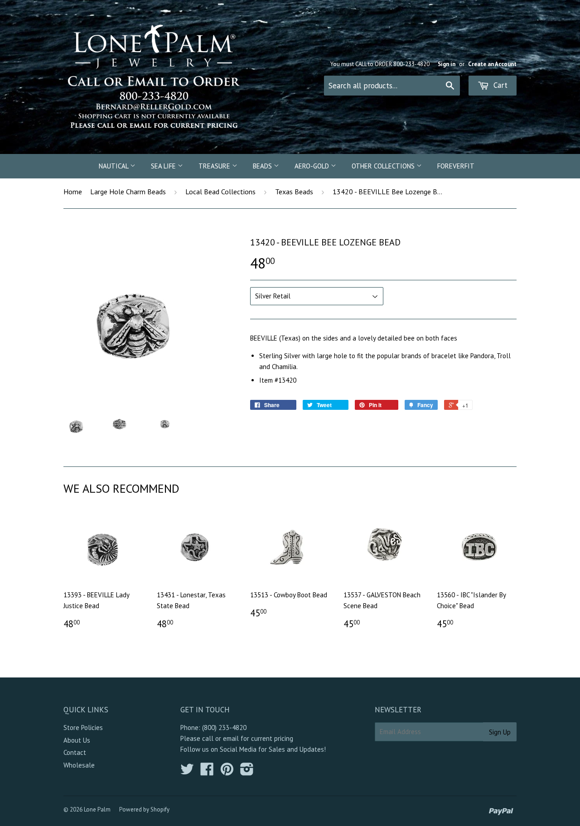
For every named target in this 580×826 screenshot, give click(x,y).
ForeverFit (455, 166)
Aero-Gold (313, 166)
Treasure (215, 166)
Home (72, 191)
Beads (263, 166)
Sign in (446, 64)
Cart (499, 85)
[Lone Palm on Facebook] (207, 772)
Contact (74, 752)
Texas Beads (294, 191)
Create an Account (492, 64)
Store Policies (83, 727)
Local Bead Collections (220, 191)
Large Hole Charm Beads (128, 191)
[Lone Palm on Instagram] (247, 772)
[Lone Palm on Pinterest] (227, 772)
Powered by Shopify (144, 809)
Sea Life (164, 166)
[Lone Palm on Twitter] (187, 772)
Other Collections (384, 166)
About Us (76, 740)
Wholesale (79, 765)
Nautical (114, 166)
